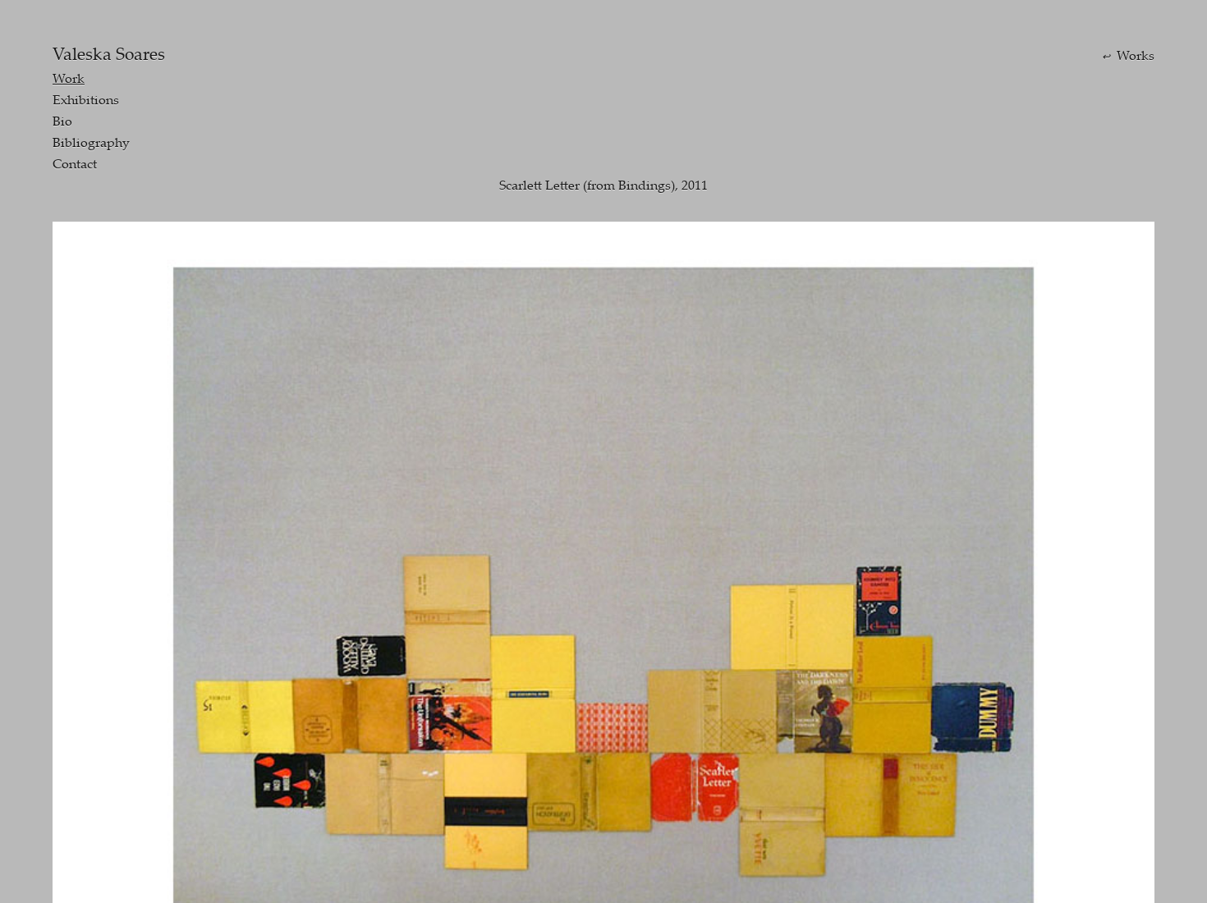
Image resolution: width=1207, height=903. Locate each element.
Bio (62, 121)
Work (69, 78)
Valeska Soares (109, 53)
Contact (75, 163)
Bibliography (91, 142)
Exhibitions (86, 99)
